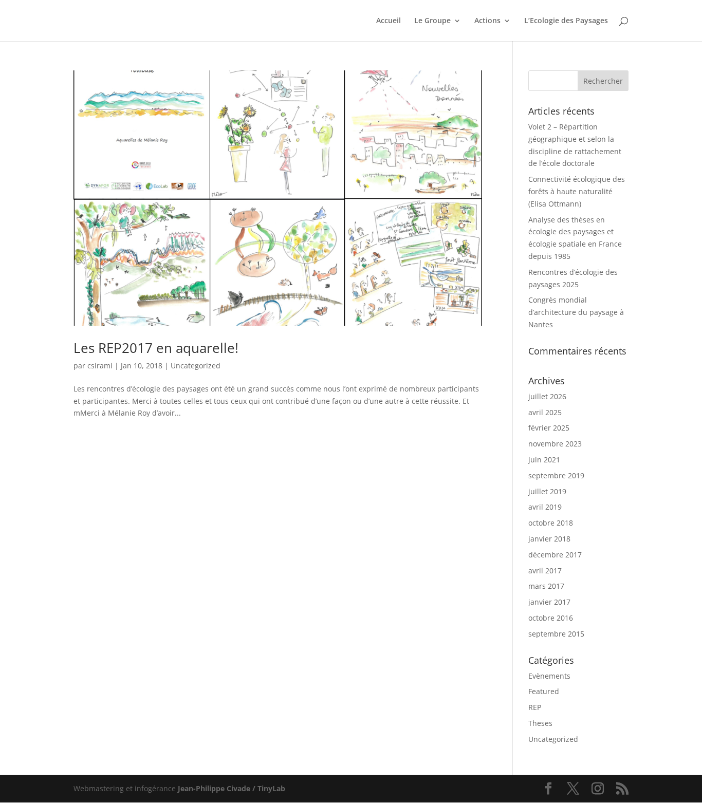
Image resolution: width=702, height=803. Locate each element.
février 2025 (548, 428)
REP (534, 707)
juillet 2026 (547, 396)
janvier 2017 (549, 602)
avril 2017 (545, 570)
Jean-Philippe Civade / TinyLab (231, 788)
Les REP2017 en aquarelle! (155, 348)
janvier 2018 (549, 539)
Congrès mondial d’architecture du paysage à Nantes (576, 312)
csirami (100, 365)
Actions (487, 21)
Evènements (549, 676)
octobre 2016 (550, 618)
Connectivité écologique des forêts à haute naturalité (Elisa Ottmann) (576, 191)
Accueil (388, 21)
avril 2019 (545, 507)
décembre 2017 (555, 554)
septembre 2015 (556, 634)
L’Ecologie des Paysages (566, 21)
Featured (543, 691)
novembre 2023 (555, 444)
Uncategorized (195, 365)
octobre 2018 (550, 523)
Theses (540, 723)
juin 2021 (544, 459)
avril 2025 (545, 412)
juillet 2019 (547, 491)
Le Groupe (432, 21)
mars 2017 (546, 586)
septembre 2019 (556, 475)
